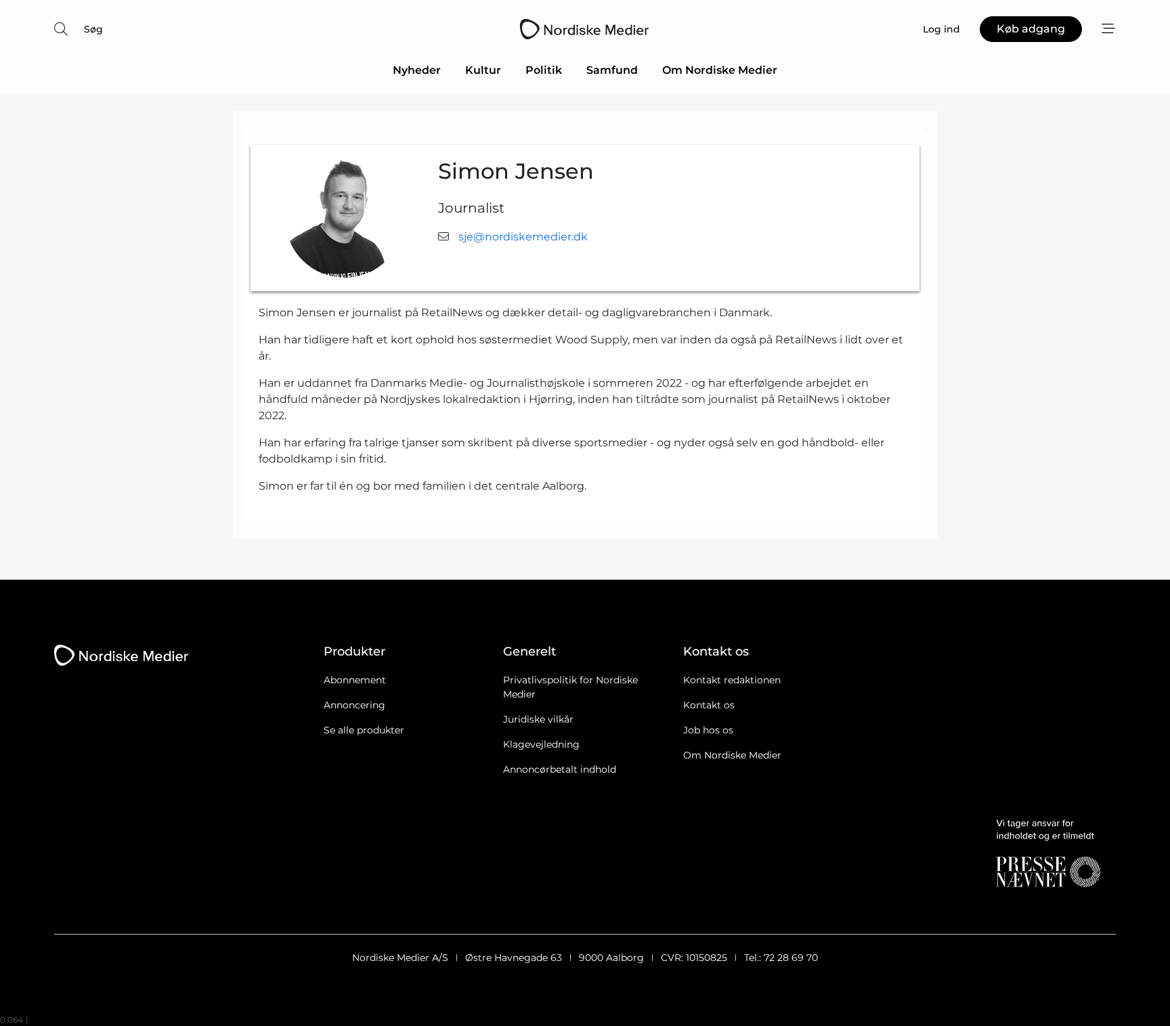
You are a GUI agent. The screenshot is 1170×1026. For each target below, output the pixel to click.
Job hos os (708, 730)
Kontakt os (709, 705)
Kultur (483, 70)
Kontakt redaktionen (732, 680)
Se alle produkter (364, 730)
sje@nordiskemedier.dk (523, 236)
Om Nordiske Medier (719, 70)
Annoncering (354, 705)
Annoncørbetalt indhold (559, 769)
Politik (543, 70)
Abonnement (355, 680)
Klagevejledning (541, 744)
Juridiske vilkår (538, 719)
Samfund (612, 70)
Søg (93, 29)
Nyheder (417, 70)
